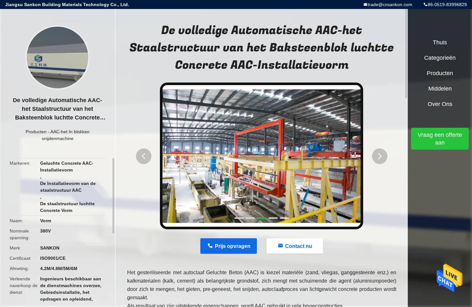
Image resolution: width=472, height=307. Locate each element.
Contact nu (298, 246)
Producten (36, 131)
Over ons (440, 104)
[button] (143, 156)
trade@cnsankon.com (390, 4)
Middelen (440, 88)
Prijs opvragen (232, 246)
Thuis (440, 42)
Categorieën (440, 58)
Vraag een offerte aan (440, 139)
